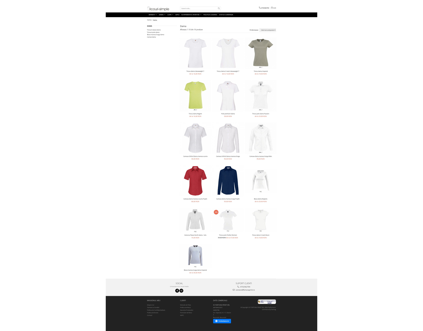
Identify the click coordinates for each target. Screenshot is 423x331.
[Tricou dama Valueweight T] (195, 53)
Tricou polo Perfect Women (228, 235)
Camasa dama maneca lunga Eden (261, 156)
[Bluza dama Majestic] (261, 181)
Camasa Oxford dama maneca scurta (195, 156)
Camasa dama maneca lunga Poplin (228, 199)
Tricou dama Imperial (261, 71)
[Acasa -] (158, 8)
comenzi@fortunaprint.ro (245, 290)
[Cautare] (219, 8)
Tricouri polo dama (153, 32)
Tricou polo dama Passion (260, 114)
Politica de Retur (185, 307)
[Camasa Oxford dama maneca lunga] (228, 138)
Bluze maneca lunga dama (155, 35)
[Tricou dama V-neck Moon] (261, 220)
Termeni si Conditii (153, 307)
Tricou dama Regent (195, 114)
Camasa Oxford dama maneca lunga (228, 156)
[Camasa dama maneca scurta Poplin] (195, 181)
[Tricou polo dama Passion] (261, 96)
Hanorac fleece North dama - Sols (195, 235)
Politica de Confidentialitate (156, 310)
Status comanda (226, 15)
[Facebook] (177, 291)
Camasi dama (151, 37)
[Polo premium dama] (228, 96)
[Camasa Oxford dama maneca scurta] (195, 138)
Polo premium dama (228, 114)
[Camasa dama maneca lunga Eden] (261, 138)
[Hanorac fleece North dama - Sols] (195, 220)
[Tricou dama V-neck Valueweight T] (228, 53)
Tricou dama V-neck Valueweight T (228, 71)
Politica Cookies (210, 15)
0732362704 (245, 287)
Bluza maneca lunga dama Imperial (195, 270)
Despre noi (150, 305)
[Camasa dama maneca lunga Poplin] (228, 181)
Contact (149, 315)
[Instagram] (181, 291)
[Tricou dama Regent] (195, 96)
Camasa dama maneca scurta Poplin (195, 199)
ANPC (182, 315)
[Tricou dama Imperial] (261, 53)
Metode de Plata (185, 305)
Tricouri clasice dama (154, 30)
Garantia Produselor (186, 310)
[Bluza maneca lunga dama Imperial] (195, 256)
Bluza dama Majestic (260, 199)
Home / (150, 20)
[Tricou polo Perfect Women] (228, 220)
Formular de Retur (186, 313)
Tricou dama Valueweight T (195, 71)
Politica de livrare (152, 313)
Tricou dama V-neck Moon (260, 235)
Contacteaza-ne (223, 321)
